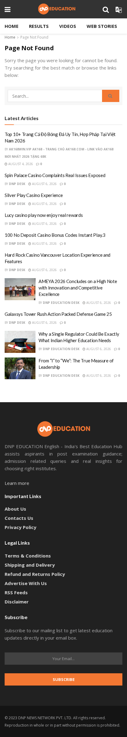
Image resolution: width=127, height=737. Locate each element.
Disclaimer (17, 602)
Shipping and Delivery (30, 565)
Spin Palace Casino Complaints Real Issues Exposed (55, 175)
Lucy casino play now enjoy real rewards (44, 215)
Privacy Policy (20, 527)
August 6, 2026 (44, 184)
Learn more (17, 483)
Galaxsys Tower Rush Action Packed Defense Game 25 (58, 314)
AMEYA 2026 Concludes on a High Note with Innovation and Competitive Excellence (78, 287)
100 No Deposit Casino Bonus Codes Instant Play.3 (55, 235)
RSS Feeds (16, 592)
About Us (15, 509)
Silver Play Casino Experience (34, 195)
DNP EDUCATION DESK (61, 302)
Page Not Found (34, 37)
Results (39, 26)
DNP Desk (17, 184)
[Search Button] (110, 96)
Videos (67, 26)
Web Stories (102, 26)
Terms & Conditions (28, 556)
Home (11, 26)
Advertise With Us (26, 583)
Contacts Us (19, 518)
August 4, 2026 (20, 164)
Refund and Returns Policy (35, 574)
